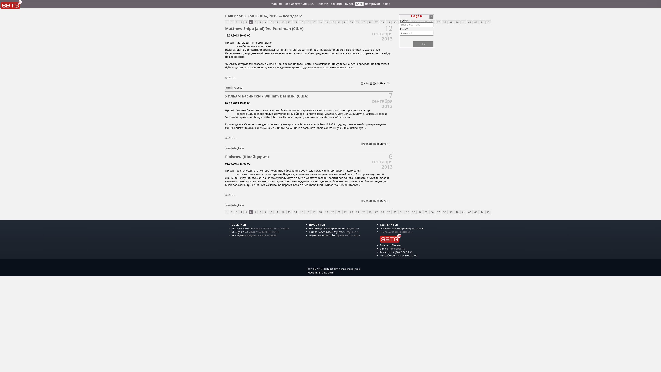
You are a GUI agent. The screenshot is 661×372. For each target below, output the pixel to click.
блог (359, 4)
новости (322, 4)
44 (482, 22)
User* (404, 20)
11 (276, 22)
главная (276, 4)
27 (376, 22)
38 (444, 22)
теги (228, 87)
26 (370, 22)
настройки (372, 4)
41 (463, 22)
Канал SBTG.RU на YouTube (271, 228)
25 (363, 22)
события (337, 4)
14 (295, 22)
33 (413, 212)
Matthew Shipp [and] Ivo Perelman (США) (264, 28)
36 (432, 212)
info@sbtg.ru (397, 248)
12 (283, 22)
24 (357, 22)
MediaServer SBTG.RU (299, 4)
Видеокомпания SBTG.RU (396, 232)
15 (301, 22)
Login (416, 16)
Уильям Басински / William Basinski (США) (266, 96)
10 (270, 22)
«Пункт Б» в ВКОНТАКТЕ (264, 232)
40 (457, 22)
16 (307, 22)
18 (320, 22)
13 (289, 22)
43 (475, 22)
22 (345, 22)
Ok (423, 44)
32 (407, 212)
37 (438, 22)
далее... (230, 77)
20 (332, 22)
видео (349, 4)
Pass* (404, 29)
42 (469, 22)
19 (326, 22)
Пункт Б (353, 228)
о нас (386, 4)
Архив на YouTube (348, 235)
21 (339, 22)
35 (426, 212)
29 (388, 22)
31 (401, 212)
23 (351, 22)
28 (382, 22)
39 (450, 22)
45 (488, 22)
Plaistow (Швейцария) (247, 156)
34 (419, 212)
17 (314, 22)
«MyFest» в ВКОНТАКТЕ (262, 235)
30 (395, 212)
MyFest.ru (353, 232)
